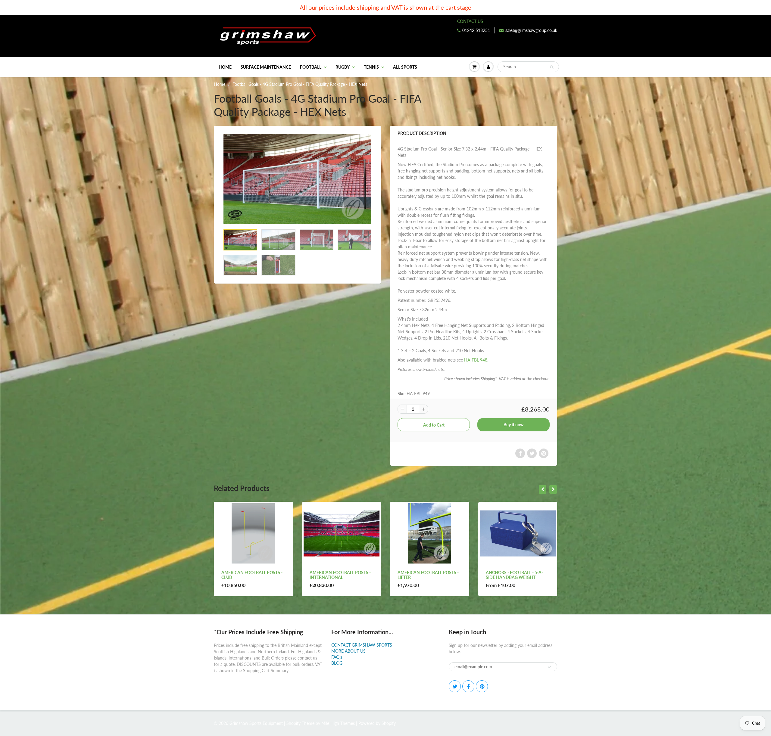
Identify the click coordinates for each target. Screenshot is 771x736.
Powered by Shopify (377, 723)
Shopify (293, 723)
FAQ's (336, 657)
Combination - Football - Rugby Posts (514, 575)
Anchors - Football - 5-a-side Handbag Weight (426, 575)
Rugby (343, 67)
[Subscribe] (550, 667)
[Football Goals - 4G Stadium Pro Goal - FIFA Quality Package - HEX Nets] (297, 179)
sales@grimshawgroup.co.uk (531, 30)
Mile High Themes (338, 723)
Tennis (371, 67)
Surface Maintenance (266, 67)
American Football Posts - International (251, 575)
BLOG (336, 663)
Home (225, 67)
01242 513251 (476, 30)
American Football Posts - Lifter (340, 575)
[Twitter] (455, 686)
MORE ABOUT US (348, 651)
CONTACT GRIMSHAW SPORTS (361, 644)
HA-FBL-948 (475, 359)
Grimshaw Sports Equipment (256, 723)
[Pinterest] (482, 686)
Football (310, 67)
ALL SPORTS (405, 67)
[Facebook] (468, 686)
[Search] (552, 67)
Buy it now (513, 424)
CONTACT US (470, 21)
